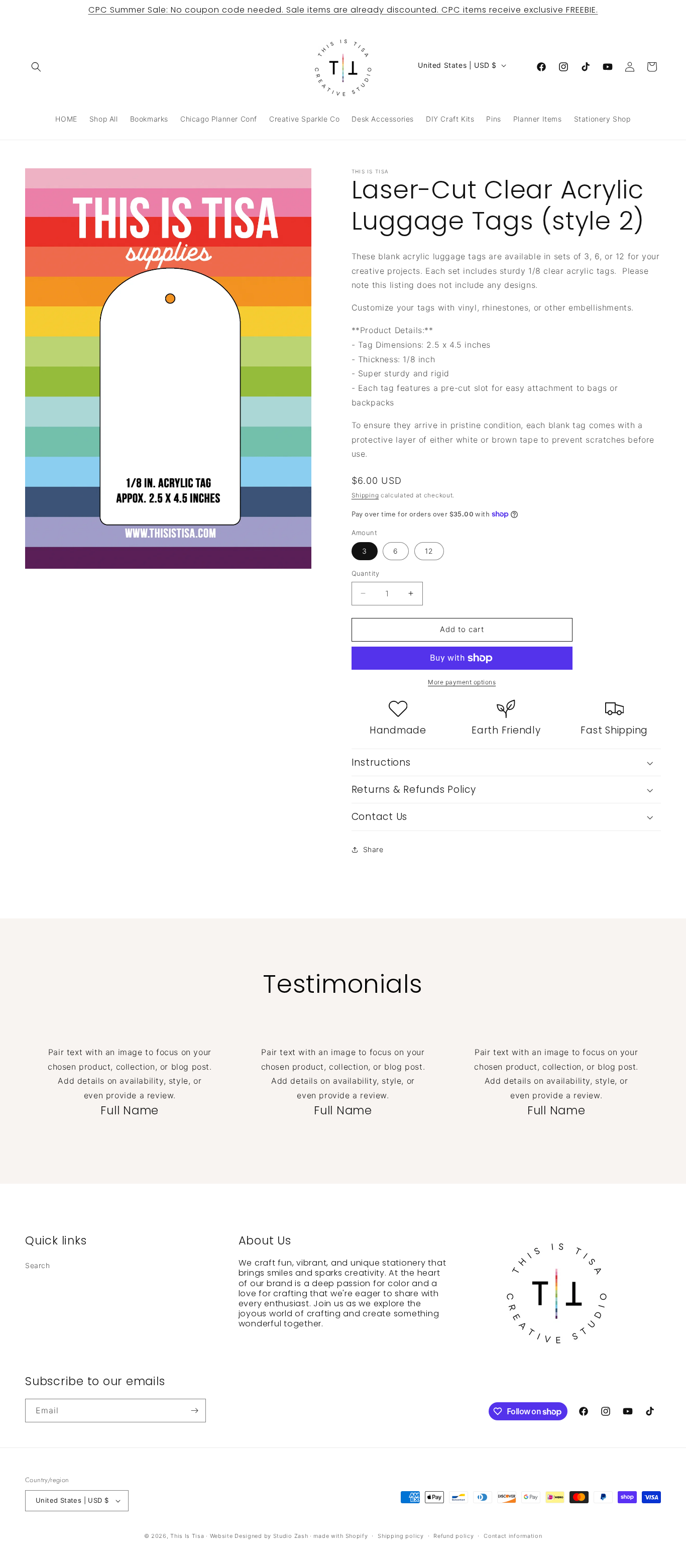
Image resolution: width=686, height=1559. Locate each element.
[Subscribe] (194, 1410)
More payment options (462, 682)
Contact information (513, 1535)
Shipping (365, 495)
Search (37, 1265)
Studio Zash (290, 1535)
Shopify (357, 1535)
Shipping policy (401, 1535)
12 (429, 551)
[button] (36, 67)
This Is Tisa (187, 1535)
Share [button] (373, 849)
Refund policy (453, 1535)
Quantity (366, 573)
